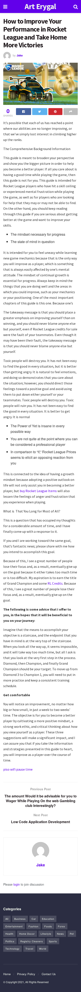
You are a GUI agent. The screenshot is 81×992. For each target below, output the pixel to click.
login (16, 884)
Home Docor (27, 933)
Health (9, 933)
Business (20, 918)
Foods (48, 926)
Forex (61, 926)
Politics (9, 941)
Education (48, 918)
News (60, 933)
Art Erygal (40, 6)
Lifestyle (46, 933)
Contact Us (49, 974)
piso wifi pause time (18, 769)
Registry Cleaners (31, 941)
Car (34, 918)
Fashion (33, 926)
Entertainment (14, 926)
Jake (20, 55)
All (6, 918)
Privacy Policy (26, 974)
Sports (53, 941)
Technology (12, 948)
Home (7, 974)
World (42, 948)
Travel (29, 948)
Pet (72, 933)
